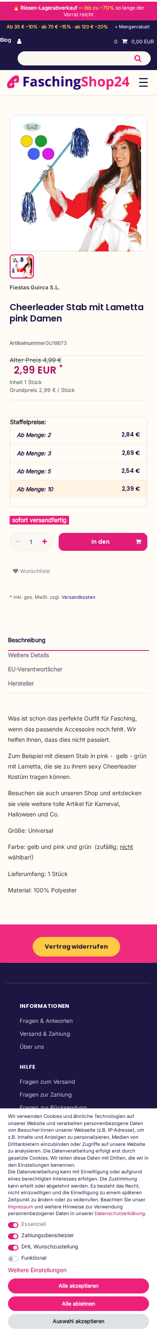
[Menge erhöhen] (44, 541)
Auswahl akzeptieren (78, 1321)
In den (100, 541)
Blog (5, 40)
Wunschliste (34, 571)
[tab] (78, 643)
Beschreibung (27, 639)
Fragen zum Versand (47, 1081)
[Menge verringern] (17, 541)
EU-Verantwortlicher (35, 669)
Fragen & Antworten (46, 1020)
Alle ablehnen (78, 1304)
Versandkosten (77, 597)
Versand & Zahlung (45, 1033)
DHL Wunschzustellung (49, 1246)
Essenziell (33, 1224)
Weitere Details (28, 654)
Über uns (32, 1046)
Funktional (33, 1258)
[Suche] (138, 58)
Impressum (20, 1207)
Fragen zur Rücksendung (53, 1107)
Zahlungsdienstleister (47, 1235)
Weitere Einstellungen (37, 1269)
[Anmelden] (20, 41)
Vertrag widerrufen (76, 946)
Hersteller (21, 683)
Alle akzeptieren (78, 1286)
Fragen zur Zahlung (46, 1094)
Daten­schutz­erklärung (120, 1213)
